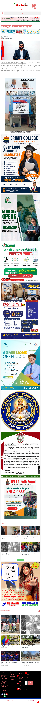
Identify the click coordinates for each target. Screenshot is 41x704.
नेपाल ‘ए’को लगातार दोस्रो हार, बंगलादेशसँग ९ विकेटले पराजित (9, 663)
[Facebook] (2, 694)
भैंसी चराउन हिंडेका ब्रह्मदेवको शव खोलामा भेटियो (10, 553)
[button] (22, 13)
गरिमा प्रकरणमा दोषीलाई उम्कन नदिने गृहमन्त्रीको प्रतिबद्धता (10, 537)
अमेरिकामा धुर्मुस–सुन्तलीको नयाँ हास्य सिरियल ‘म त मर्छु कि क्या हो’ (30, 553)
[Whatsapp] (35, 8)
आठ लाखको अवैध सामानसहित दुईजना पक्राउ (30, 537)
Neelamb (32, 700)
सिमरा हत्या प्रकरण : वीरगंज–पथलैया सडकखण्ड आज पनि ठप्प (30, 663)
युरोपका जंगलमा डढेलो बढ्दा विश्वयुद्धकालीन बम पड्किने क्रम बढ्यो (30, 646)
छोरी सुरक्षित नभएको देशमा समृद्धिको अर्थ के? (9, 646)
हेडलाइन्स (6, 23)
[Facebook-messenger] (5, 694)
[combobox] (26, 683)
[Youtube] (7, 694)
